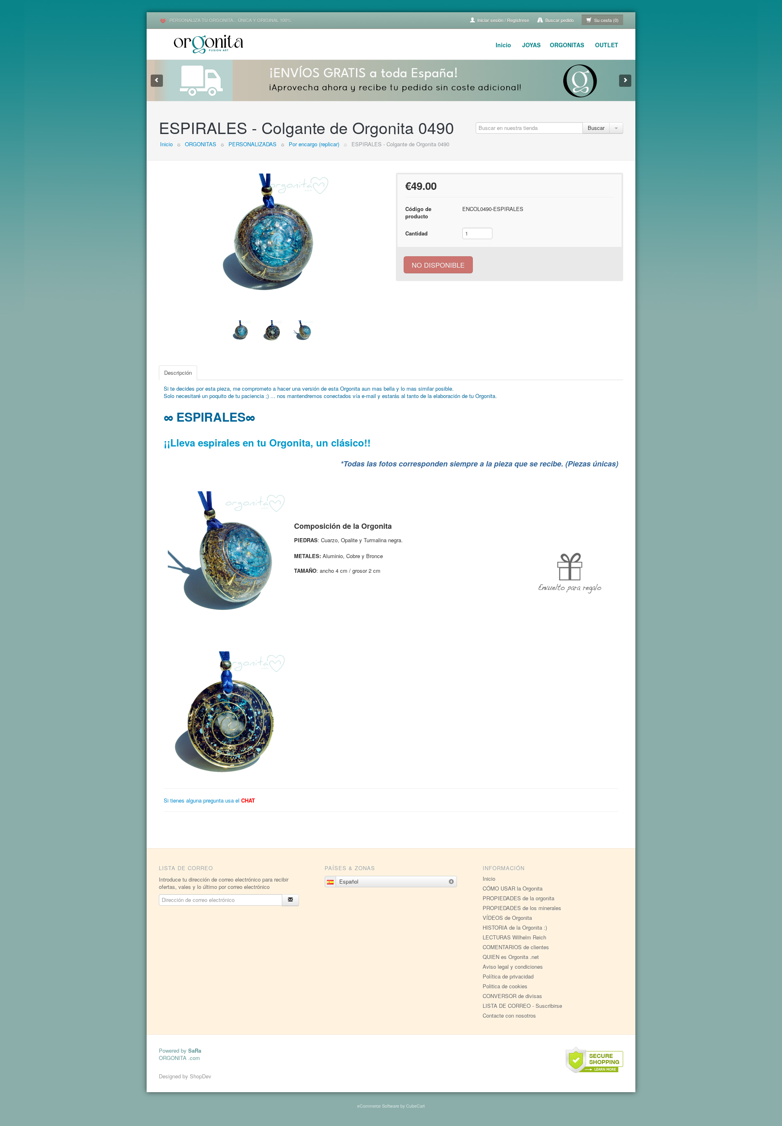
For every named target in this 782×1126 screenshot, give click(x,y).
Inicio (503, 45)
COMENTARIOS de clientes (516, 947)
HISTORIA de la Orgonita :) (515, 927)
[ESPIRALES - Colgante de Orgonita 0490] (272, 235)
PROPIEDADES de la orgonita (518, 898)
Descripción (178, 372)
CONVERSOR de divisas (512, 996)
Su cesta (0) (606, 20)
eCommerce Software (378, 1106)
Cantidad (416, 233)
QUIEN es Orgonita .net (511, 957)
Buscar (596, 128)
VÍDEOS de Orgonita (507, 917)
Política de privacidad (508, 976)
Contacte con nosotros (509, 1015)
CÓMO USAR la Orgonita (513, 888)
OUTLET (606, 45)
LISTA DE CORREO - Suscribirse (522, 1005)
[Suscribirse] (290, 900)
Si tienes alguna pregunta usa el (209, 800)
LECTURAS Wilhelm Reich (514, 937)
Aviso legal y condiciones (513, 966)
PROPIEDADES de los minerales (522, 908)
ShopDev (200, 1076)
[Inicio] (210, 43)
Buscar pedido (559, 20)
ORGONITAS (567, 45)
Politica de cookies (505, 986)
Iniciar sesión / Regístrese (502, 20)
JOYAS (531, 45)
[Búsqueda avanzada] (616, 128)
